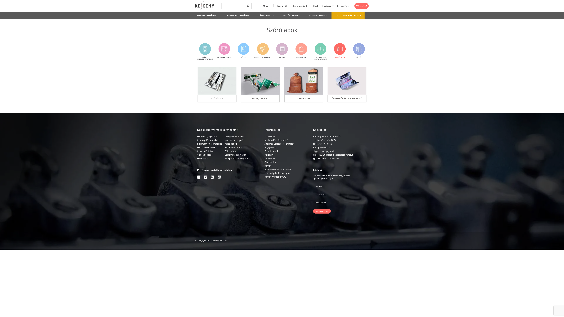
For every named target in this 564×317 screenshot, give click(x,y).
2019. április (524, 288)
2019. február (525, 292)
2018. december (526, 301)
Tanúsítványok (271, 151)
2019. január (524, 297)
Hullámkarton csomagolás (209, 143)
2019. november (526, 269)
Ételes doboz (203, 158)
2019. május (524, 283)
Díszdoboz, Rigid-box (207, 136)
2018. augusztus (526, 310)
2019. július (523, 274)
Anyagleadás (271, 147)
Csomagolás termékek (208, 140)
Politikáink (269, 154)
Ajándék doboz (204, 154)
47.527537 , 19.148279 (328, 158)
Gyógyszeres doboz (234, 136)
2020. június (524, 256)
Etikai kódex (270, 162)
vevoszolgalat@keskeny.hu (277, 173)
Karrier (268, 165)
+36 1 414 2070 (328, 140)
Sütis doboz (230, 151)
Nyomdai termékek (206, 147)
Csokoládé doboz (205, 151)
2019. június (524, 279)
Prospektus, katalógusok (236, 158)
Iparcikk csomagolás (234, 140)
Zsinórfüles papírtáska (235, 154)
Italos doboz (231, 143)
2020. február (525, 265)
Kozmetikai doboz (233, 147)
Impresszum (270, 136)
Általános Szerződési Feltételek (279, 143)
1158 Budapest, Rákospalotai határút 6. (336, 154)
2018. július (523, 315)
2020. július (523, 251)
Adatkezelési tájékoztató (276, 140)
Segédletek (270, 158)
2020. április (524, 260)
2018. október (525, 306)
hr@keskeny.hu (279, 176)
